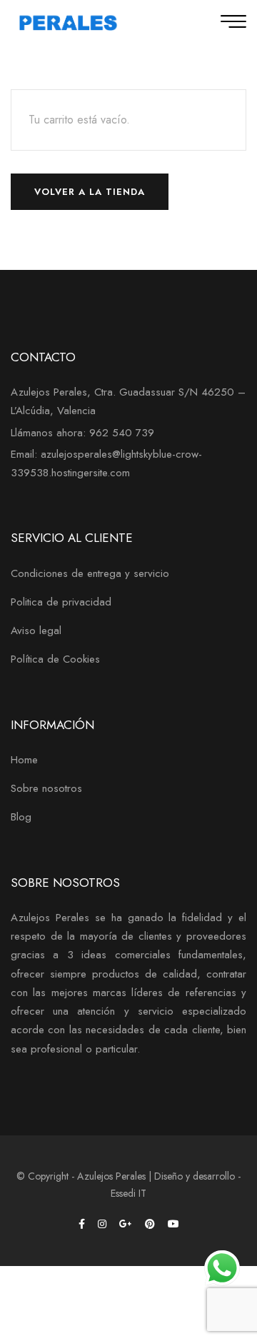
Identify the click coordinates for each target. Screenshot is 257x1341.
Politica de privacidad (61, 602)
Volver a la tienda (89, 192)
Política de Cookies (55, 659)
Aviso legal (36, 630)
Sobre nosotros (46, 788)
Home (24, 760)
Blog (21, 817)
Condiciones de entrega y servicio (90, 573)
